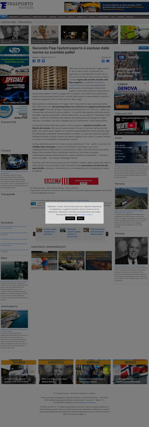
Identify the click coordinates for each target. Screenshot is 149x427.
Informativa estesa (84, 214)
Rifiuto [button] (80, 218)
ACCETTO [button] (70, 218)
